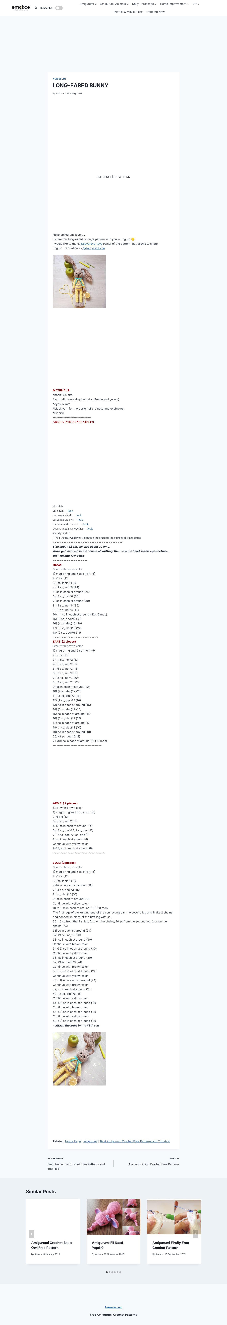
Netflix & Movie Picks (129, 11)
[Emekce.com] (20, 8)
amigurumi (59, 79)
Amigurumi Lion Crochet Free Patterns (153, 1161)
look (70, 510)
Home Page (73, 1141)
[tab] (107, 1272)
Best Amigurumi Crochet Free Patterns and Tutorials (135, 1141)
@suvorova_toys (91, 243)
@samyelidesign (93, 248)
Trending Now (155, 11)
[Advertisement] (113, 36)
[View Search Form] (36, 8)
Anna (59, 93)
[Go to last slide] (31, 1234)
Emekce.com (113, 1307)
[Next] (195, 1234)
